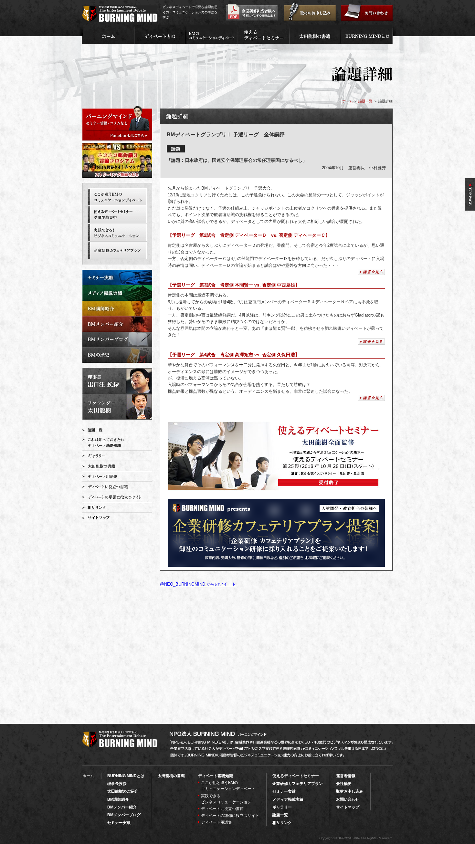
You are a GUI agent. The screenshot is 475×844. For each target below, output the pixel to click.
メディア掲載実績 (287, 799)
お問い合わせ (347, 799)
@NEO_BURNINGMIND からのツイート (198, 584)
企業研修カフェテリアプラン (297, 783)
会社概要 (344, 783)
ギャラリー (282, 807)
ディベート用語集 (216, 822)
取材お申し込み (349, 791)
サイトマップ (347, 807)
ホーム (347, 101)
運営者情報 (345, 776)
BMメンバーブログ (124, 815)
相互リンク (282, 822)
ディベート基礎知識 (215, 776)
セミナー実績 (119, 822)
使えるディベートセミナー (295, 776)
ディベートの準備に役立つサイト (230, 815)
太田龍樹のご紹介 (122, 791)
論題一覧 (365, 101)
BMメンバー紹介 (122, 807)
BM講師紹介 (118, 799)
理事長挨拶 (117, 783)
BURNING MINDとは (125, 776)
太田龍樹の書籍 (171, 776)
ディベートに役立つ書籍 (222, 809)
